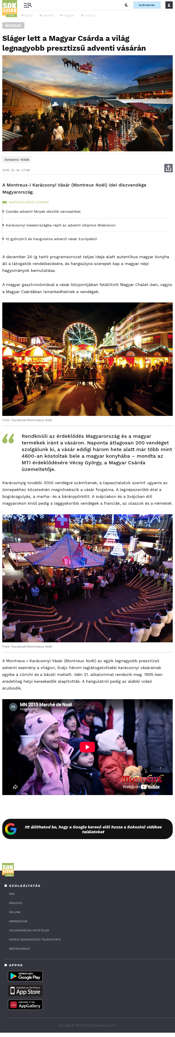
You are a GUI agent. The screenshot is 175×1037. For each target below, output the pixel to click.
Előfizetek (147, 5)
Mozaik (13, 25)
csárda (89, 15)
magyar (69, 15)
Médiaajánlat (19, 948)
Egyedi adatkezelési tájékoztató (35, 939)
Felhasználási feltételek (29, 930)
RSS (12, 893)
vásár (28, 15)
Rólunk (15, 912)
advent (48, 15)
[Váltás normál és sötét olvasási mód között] (126, 5)
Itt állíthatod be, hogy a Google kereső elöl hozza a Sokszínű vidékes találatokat (93, 829)
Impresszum (18, 921)
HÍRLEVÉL (16, 903)
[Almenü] (28, 5)
